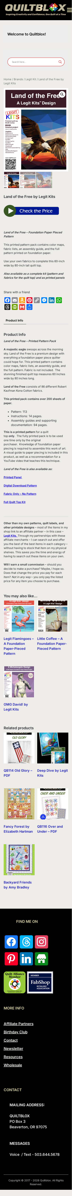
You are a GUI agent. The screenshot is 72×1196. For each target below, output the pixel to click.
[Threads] (26, 941)
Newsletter (13, 1048)
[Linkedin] (26, 958)
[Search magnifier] (60, 61)
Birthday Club (15, 1032)
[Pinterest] (11, 958)
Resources (13, 1057)
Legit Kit (30, 79)
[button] (62, 94)
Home (7, 79)
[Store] (41, 958)
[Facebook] (11, 941)
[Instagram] (41, 941)
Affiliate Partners (19, 1024)
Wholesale (13, 1065)
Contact (11, 1040)
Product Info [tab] (14, 320)
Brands (18, 79)
